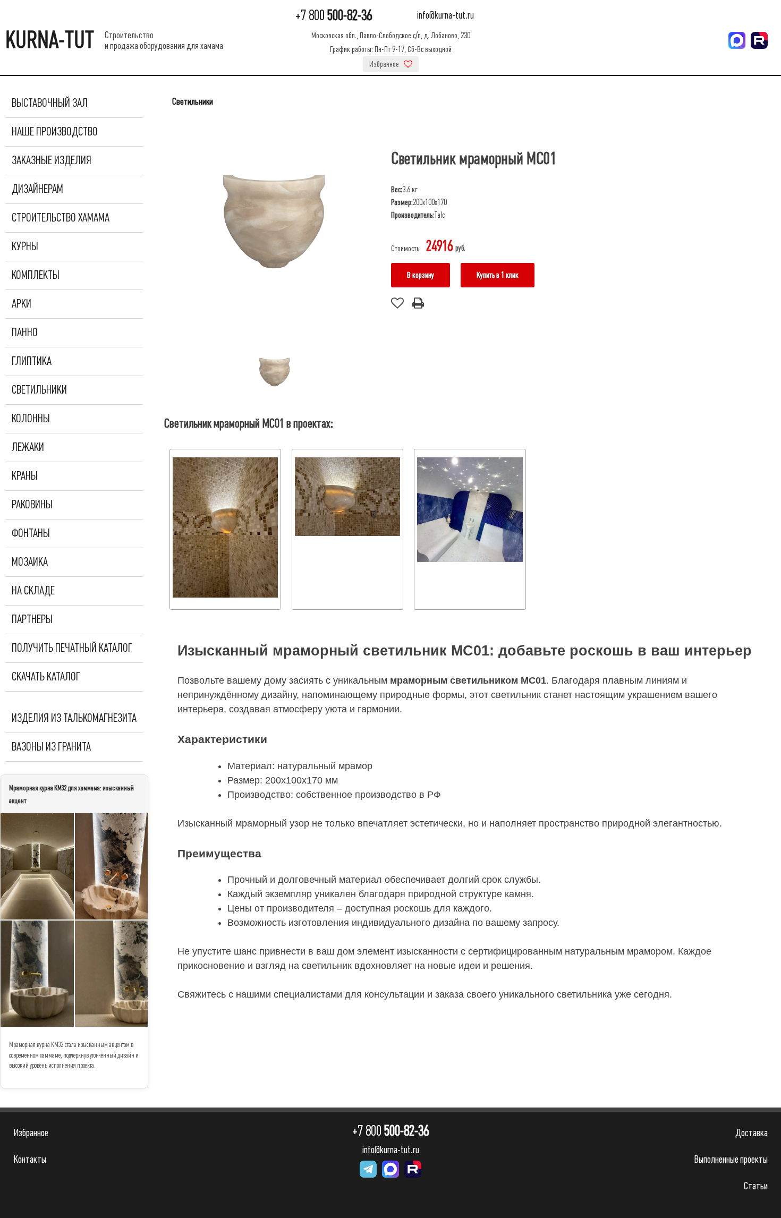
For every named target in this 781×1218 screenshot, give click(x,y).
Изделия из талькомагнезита (74, 718)
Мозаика (30, 562)
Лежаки (28, 447)
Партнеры (32, 619)
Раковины (32, 504)
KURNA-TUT (49, 40)
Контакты (29, 1159)
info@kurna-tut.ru (445, 16)
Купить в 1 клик (498, 275)
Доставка (751, 1133)
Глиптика (32, 361)
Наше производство (55, 131)
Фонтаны (31, 533)
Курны (25, 246)
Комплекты (36, 275)
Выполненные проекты (731, 1159)
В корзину (420, 275)
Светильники (39, 390)
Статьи (756, 1186)
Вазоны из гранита (51, 746)
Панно (25, 332)
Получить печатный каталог (72, 648)
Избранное (385, 64)
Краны (25, 476)
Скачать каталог (46, 676)
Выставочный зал (50, 103)
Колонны (31, 418)
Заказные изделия (51, 160)
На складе (33, 590)
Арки (21, 303)
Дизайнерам (37, 189)
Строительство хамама (60, 217)
